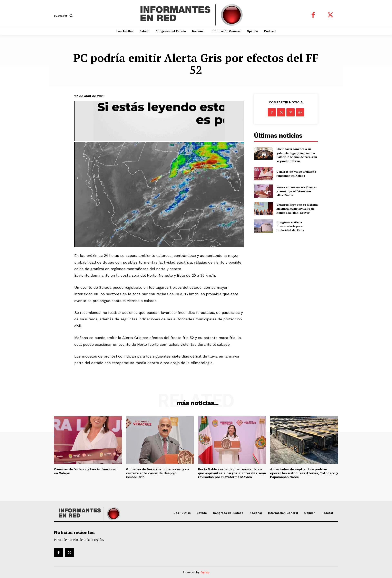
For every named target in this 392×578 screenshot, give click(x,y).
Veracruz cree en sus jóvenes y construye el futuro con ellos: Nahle (296, 191)
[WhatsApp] (300, 112)
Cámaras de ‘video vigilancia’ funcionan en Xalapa (296, 174)
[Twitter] (330, 15)
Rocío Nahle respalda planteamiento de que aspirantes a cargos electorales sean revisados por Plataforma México (232, 473)
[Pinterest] (290, 112)
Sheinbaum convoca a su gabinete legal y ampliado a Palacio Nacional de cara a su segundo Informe (296, 155)
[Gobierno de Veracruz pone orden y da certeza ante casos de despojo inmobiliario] (160, 440)
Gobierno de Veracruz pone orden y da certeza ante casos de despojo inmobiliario (157, 473)
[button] (64, 15)
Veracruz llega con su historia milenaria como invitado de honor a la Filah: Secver (297, 209)
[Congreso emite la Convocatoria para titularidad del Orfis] (263, 226)
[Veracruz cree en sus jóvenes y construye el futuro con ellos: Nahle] (263, 191)
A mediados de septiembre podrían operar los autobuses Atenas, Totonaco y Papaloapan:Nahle (304, 473)
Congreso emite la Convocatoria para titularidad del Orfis (290, 226)
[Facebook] (313, 15)
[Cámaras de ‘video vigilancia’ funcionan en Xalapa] (263, 173)
